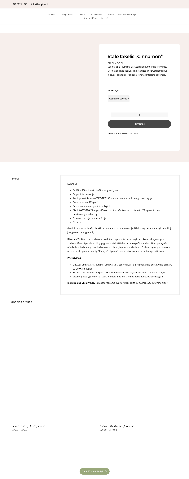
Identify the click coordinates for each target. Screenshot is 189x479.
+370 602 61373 (19, 4)
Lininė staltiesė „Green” (117, 426)
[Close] (106, 471)
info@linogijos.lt (39, 4)
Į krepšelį (139, 123)
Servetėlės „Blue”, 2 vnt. (28, 426)
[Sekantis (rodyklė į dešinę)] (184, 240)
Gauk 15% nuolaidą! (92, 471)
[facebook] (170, 4)
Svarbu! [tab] (16, 178)
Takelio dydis (113, 90)
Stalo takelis (123, 133)
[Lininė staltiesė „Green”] (132, 311)
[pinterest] (179, 4)
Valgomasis (133, 133)
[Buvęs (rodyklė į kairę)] (5, 240)
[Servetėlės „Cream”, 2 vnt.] (44, 445)
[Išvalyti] (170, 104)
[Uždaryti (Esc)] (186, 3)
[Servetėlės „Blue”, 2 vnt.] (44, 311)
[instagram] (174, 4)
